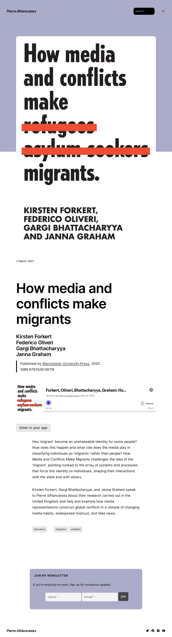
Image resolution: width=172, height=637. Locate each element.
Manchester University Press (65, 363)
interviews (39, 529)
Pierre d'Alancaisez (21, 11)
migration (61, 529)
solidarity (76, 529)
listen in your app (33, 428)
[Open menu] (163, 11)
